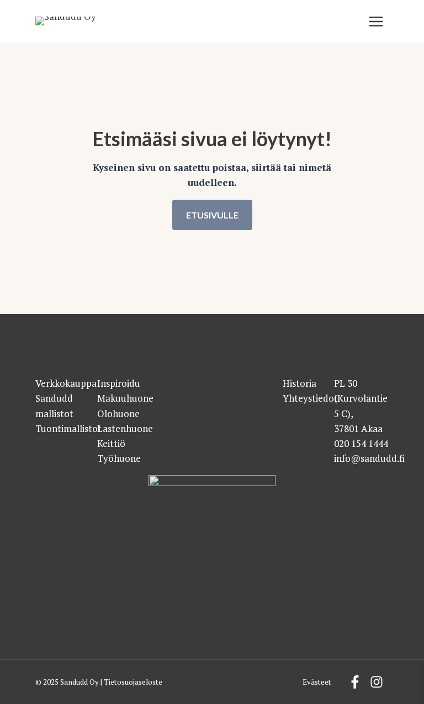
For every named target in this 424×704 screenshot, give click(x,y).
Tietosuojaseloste (133, 682)
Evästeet (317, 682)
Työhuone (119, 458)
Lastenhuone (125, 428)
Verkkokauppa (66, 383)
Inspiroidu (118, 383)
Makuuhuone (125, 398)
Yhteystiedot (310, 398)
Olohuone (118, 413)
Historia (299, 383)
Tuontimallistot (68, 428)
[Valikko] (376, 21)
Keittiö (111, 443)
